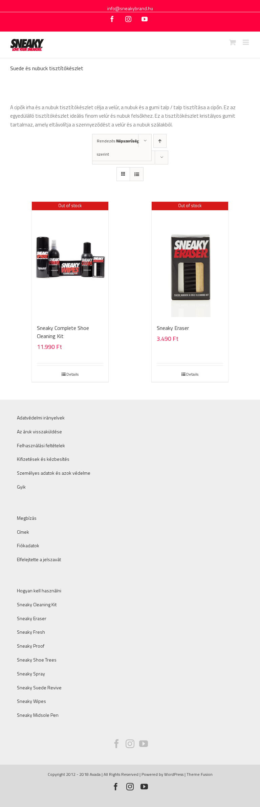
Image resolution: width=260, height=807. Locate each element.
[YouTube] (143, 743)
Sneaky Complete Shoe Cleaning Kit (63, 332)
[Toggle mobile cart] (232, 42)
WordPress (173, 774)
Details (72, 374)
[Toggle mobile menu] (246, 42)
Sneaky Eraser (173, 328)
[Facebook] (116, 743)
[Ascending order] (160, 141)
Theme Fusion (200, 774)
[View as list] (136, 174)
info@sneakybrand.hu (130, 8)
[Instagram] (130, 743)
